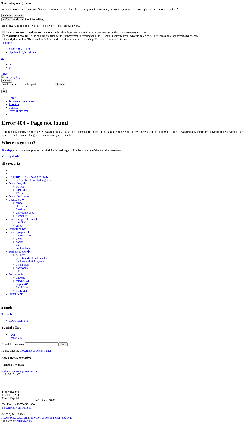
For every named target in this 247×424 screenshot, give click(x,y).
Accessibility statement (14, 417)
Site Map (6, 150)
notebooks (22, 267)
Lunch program (18, 232)
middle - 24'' (23, 280)
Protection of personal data (44, 417)
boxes (19, 238)
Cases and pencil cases (22, 219)
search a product (11, 84)
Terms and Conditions (21, 101)
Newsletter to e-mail (13, 344)
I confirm (6, 42)
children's (21, 206)
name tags (21, 290)
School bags (16, 183)
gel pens (20, 254)
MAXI (20, 186)
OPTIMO (21, 189)
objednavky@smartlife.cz (16, 407)
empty (19, 225)
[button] (2, 58)
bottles (19, 241)
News (12, 334)
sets (18, 245)
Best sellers (15, 337)
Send (63, 344)
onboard (20, 277)
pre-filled (21, 222)
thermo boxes (23, 235)
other (19, 271)
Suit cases (15, 274)
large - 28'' (22, 284)
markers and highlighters (30, 261)
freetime (20, 209)
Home (12, 97)
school (19, 202)
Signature (21, 215)
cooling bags (23, 248)
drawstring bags (25, 212)
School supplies (18, 251)
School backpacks (19, 196)
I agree (18, 15)
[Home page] (11, 77)
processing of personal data (35, 350)
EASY (20, 193)
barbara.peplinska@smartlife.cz (19, 371)
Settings (7, 15)
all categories (8, 156)
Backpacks (15, 199)
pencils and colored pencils (31, 258)
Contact (13, 107)
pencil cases (22, 264)
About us (14, 104)
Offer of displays (18, 110)
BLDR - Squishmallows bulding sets (30, 180)
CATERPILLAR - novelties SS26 (28, 176)
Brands (5, 314)
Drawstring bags (18, 228)
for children (22, 287)
